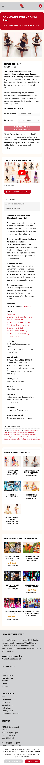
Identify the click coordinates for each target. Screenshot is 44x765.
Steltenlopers (7, 699)
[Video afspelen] (22, 172)
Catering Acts (8, 432)
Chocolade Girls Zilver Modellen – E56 (31, 472)
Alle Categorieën (17, 430)
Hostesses (27, 306)
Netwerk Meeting (17, 325)
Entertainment (13, 26)
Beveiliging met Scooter (12, 586)
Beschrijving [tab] (10, 199)
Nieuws (4, 683)
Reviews (5, 681)
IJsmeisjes (12, 495)
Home (5, 26)
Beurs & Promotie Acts (30, 430)
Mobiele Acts (25, 435)
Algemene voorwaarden (12, 656)
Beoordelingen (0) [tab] (12, 208)
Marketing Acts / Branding (12, 435)
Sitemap (5, 686)
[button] (3, 6)
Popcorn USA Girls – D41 (12, 471)
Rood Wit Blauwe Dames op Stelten (31, 612)
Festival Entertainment (20, 432)
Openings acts (7, 711)
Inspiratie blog (7, 678)
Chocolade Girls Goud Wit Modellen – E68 (12, 519)
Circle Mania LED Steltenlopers (32, 586)
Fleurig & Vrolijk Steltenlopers (32, 557)
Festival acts (6, 708)
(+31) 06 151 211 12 (15, 746)
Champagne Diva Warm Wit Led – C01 (12, 558)
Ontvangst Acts (8, 439)
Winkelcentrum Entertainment (29, 26)
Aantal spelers (10, 113)
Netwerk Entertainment (28, 437)
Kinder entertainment (10, 713)
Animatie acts (7, 705)
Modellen (23, 317)
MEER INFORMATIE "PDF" (18, 192)
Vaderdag (17, 439)
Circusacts (6, 702)
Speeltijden (8, 120)
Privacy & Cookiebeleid (11, 659)
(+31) (7, 743)
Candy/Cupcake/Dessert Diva (15, 612)
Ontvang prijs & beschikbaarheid (22, 128)
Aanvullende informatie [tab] (15, 204)
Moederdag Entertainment (12, 437)
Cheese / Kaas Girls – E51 (31, 496)
